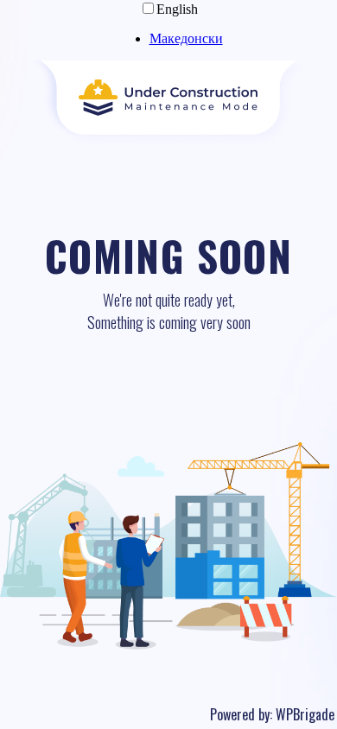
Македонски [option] (186, 38)
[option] (186, 39)
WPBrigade (305, 714)
